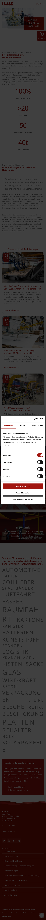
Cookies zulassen (23, 486)
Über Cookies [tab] (37, 425)
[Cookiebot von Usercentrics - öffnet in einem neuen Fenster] (33, 419)
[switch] (40, 462)
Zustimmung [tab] (8, 425)
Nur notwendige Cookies (23, 499)
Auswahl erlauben (23, 493)
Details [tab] (23, 425)
